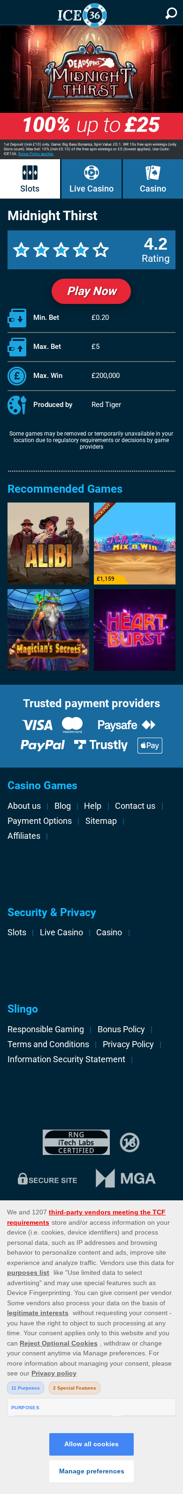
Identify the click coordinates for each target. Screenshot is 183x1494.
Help (92, 806)
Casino (153, 188)
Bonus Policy (121, 1029)
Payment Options (40, 821)
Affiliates (24, 836)
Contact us (135, 806)
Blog (62, 806)
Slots (29, 188)
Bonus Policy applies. (36, 154)
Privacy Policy (128, 1044)
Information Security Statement (66, 1059)
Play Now (91, 291)
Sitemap (101, 821)
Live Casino (91, 188)
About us (24, 806)
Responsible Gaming (46, 1029)
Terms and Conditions (48, 1044)
